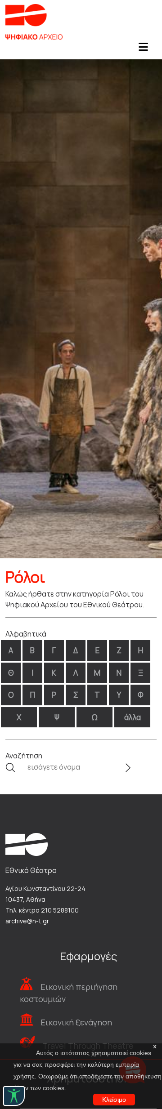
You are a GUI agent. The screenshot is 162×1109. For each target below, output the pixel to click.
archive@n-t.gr (27, 921)
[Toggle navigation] (143, 49)
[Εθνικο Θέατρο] (26, 844)
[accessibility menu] (14, 1096)
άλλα (132, 717)
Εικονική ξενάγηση (76, 1022)
